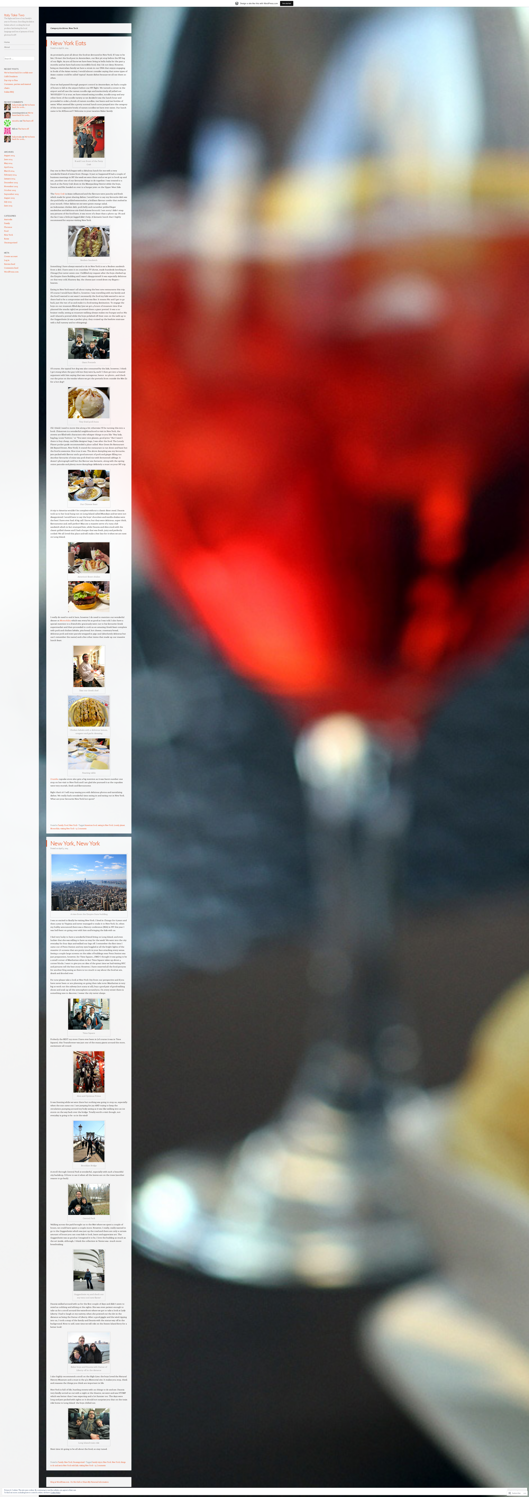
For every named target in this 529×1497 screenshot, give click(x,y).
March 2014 (9, 171)
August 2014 (9, 155)
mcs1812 (15, 120)
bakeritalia (16, 104)
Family (60, 825)
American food (91, 825)
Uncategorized (78, 1462)
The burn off (27, 120)
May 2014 (8, 163)
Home (7, 42)
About (7, 47)
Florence (8, 227)
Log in (6, 260)
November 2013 (11, 186)
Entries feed (9, 264)
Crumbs (54, 779)
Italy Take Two (14, 15)
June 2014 (8, 159)
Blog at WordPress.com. (60, 1482)
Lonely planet (119, 825)
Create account (11, 256)
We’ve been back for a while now (18, 72)
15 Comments (81, 828)
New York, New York (75, 843)
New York (73, 825)
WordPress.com (11, 271)
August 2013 (9, 198)
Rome (6, 238)
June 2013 (8, 205)
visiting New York (67, 828)
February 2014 (10, 174)
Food (66, 825)
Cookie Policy (55, 1492)
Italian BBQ (9, 91)
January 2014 (9, 178)
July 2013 (8, 201)
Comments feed (11, 268)
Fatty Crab (60, 193)
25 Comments (100, 1465)
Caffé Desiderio (11, 76)
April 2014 (8, 167)
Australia (8, 219)
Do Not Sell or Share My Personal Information (90, 1482)
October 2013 (10, 190)
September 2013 (11, 194)
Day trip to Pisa (11, 80)
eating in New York (105, 825)
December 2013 (11, 182)
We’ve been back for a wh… (23, 105)
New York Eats (68, 43)
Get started (286, 3)
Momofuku (65, 620)
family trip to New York (101, 1462)
